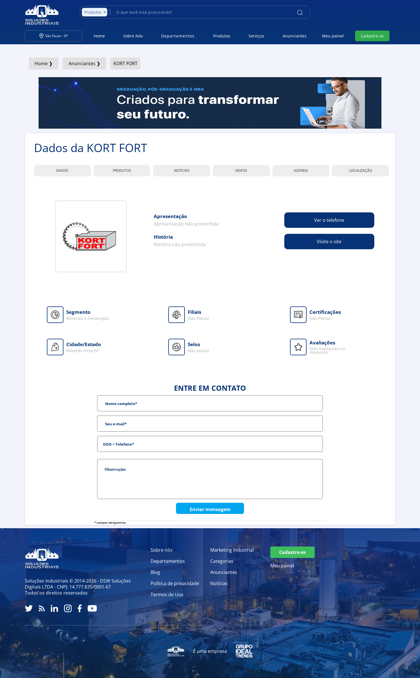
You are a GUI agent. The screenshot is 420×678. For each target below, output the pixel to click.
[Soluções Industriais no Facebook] (79, 608)
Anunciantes (295, 36)
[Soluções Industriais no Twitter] (29, 608)
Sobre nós (162, 550)
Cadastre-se (372, 36)
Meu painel (333, 36)
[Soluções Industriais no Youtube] (92, 608)
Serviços (256, 36)
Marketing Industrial (232, 550)
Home (99, 36)
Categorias (221, 561)
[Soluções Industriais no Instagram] (68, 608)
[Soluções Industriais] (39, 14)
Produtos (221, 36)
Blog (155, 572)
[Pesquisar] (300, 12)
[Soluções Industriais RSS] (42, 608)
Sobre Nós (133, 36)
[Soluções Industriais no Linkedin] (54, 608)
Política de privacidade (175, 583)
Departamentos (168, 561)
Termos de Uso (167, 594)
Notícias (219, 583)
